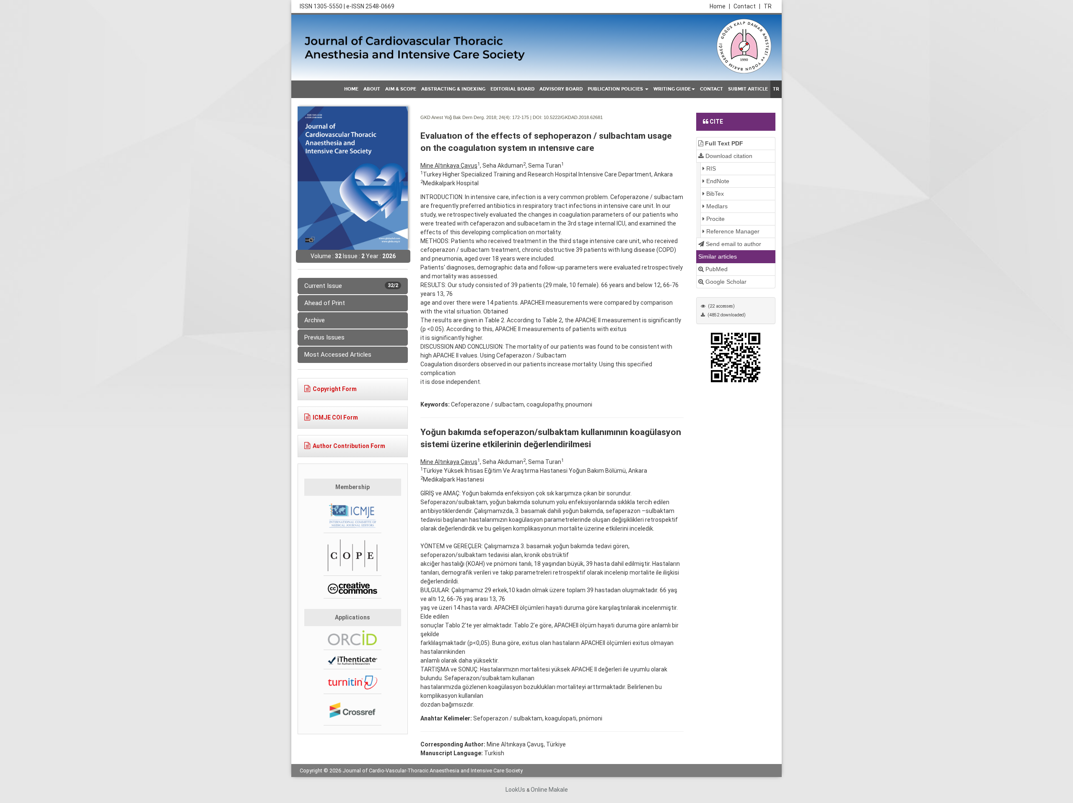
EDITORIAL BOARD (512, 89)
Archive (314, 320)
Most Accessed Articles (337, 354)
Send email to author (732, 244)
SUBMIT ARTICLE (748, 89)
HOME (351, 89)
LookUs (515, 789)
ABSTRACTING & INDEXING (453, 89)
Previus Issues (324, 337)
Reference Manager (732, 231)
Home (720, 6)
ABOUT (371, 89)
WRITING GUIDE (672, 89)
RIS (710, 168)
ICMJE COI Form (335, 417)
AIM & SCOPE (400, 89)
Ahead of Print (324, 303)
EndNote (717, 181)
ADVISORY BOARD (561, 89)
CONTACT (711, 89)
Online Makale (549, 789)
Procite (715, 218)
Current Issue (351, 286)
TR (768, 6)
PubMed (716, 269)
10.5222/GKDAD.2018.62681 (573, 117)
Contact (746, 6)
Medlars (716, 206)
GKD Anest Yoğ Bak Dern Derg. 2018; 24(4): (465, 117)
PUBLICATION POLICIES (616, 89)
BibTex (714, 193)
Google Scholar (725, 281)
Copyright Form (335, 389)
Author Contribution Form (349, 446)
